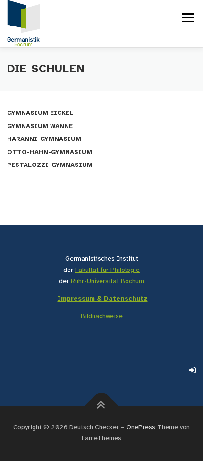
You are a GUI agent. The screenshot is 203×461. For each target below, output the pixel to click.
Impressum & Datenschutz (103, 299)
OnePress (141, 427)
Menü (186, 18)
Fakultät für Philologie (107, 270)
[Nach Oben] (101, 405)
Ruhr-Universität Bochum (107, 281)
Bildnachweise (102, 316)
